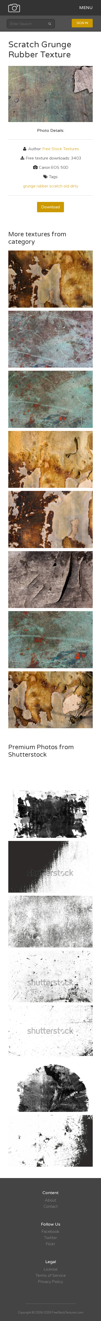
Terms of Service (50, 1275)
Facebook (50, 1231)
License (50, 1269)
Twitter (50, 1238)
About (50, 1200)
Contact (51, 1206)
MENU (86, 7)
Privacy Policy (50, 1282)
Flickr (50, 1244)
